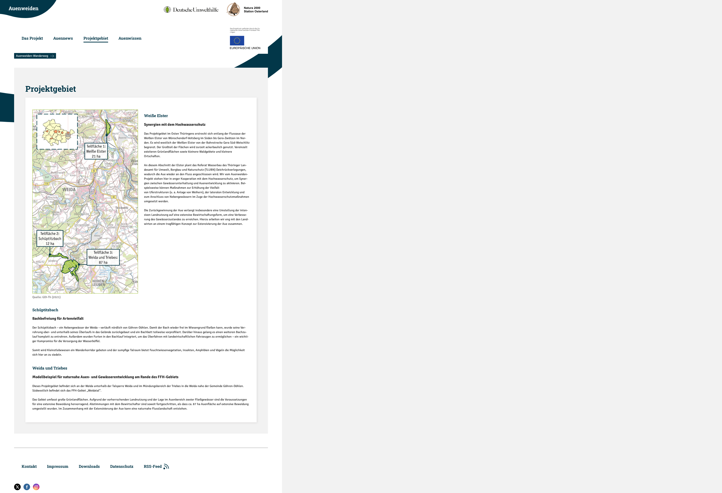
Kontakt (29, 466)
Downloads (89, 466)
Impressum (57, 466)
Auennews (63, 38)
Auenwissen (129, 38)
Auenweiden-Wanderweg (32, 56)
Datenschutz (121, 466)
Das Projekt (32, 38)
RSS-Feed (153, 466)
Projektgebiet (95, 38)
